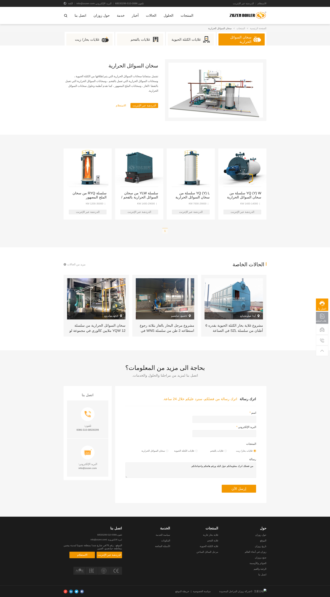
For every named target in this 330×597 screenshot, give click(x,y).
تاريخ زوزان (260, 546)
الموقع (263, 540)
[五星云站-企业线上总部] (259, 591)
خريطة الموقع (182, 591)
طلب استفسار (322, 321)
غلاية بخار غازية (210, 534)
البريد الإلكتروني (246, 427)
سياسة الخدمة (163, 534)
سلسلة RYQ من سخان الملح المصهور (90, 195)
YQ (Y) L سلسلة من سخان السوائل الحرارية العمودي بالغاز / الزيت (192, 195)
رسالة (252, 459)
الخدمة (165, 528)
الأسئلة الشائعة (162, 546)
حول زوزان (260, 534)
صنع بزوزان (260, 557)
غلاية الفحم (212, 540)
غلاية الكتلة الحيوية (209, 546)
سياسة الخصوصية (202, 591)
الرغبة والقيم (260, 568)
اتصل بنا (262, 574)
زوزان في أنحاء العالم (255, 551)
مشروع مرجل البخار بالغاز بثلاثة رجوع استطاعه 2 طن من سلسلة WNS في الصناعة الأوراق (167, 331)
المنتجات (240, 28)
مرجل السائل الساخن (207, 551)
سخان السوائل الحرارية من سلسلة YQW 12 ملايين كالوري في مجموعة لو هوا (97, 331)
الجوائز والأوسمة (258, 563)
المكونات (165, 540)
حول (263, 528)
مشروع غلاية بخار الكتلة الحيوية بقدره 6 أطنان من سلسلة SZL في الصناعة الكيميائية (234, 331)
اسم (253, 412)
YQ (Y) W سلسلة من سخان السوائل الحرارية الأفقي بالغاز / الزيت (244, 195)
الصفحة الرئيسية (258, 28)
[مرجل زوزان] (247, 15)
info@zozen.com (85, 3)
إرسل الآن (239, 489)
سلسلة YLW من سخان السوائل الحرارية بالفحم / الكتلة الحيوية (139, 195)
